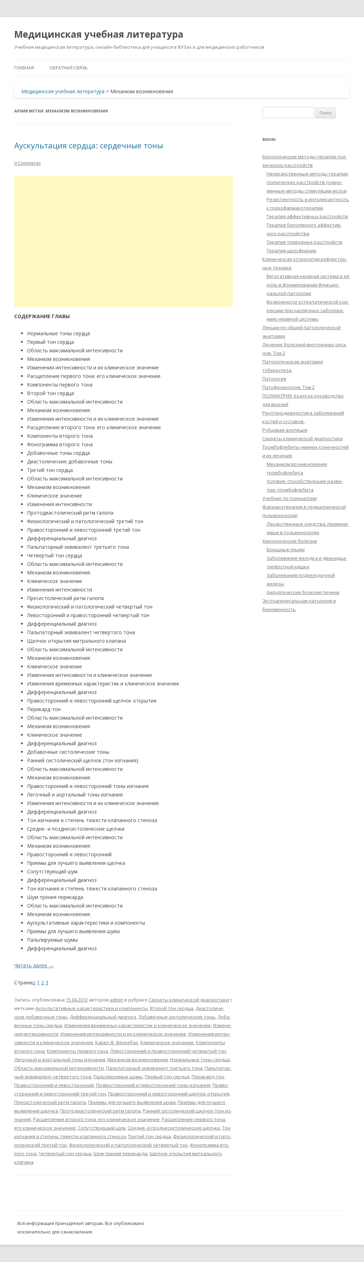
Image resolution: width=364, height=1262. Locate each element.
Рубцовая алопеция (284, 430)
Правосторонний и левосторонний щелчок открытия (168, 1093)
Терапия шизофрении (291, 250)
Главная (24, 68)
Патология (274, 378)
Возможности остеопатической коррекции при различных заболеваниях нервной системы (308, 310)
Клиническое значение (167, 1042)
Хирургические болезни (289, 541)
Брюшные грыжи (286, 549)
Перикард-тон (208, 1076)
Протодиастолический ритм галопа (100, 1111)
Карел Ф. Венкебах (116, 1042)
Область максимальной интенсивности (59, 1068)
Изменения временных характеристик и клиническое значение (137, 1025)
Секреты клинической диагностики (189, 1000)
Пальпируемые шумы (118, 1076)
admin (116, 1000)
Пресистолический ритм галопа (50, 1102)
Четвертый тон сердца (65, 1153)
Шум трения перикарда (120, 1153)
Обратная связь (68, 68)
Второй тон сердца (171, 1008)
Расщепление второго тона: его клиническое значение (96, 1119)
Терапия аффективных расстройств (307, 216)
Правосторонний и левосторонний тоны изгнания (153, 1085)
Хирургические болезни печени (303, 592)
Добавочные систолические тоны (176, 1017)
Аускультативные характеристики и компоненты (91, 1008)
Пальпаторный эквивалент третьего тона (154, 1068)
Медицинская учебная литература (98, 34)
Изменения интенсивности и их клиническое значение (123, 1034)
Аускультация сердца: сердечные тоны (88, 145)
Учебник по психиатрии (289, 498)
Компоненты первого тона (77, 1051)
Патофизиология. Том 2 (288, 387)
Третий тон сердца (149, 1136)
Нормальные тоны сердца (200, 1059)
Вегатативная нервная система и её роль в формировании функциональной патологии (308, 284)
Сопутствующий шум (101, 1128)
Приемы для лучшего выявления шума (132, 1102)
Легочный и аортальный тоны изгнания (59, 1059)
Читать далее (34, 965)
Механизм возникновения (137, 1059)
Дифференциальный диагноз (103, 1017)
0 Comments (27, 163)
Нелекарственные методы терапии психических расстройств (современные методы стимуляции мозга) (307, 182)
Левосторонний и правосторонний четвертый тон (168, 1051)
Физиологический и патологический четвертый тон (128, 1145)
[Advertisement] (123, 241)
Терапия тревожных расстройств (304, 242)
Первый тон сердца (167, 1076)
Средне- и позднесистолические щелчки (174, 1128)
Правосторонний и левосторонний (54, 1085)
